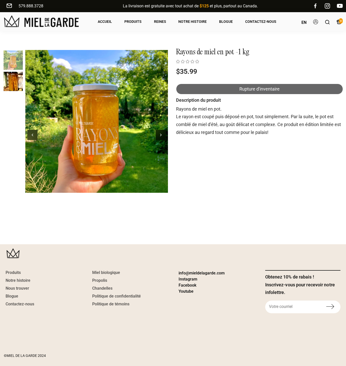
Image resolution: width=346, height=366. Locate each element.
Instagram (188, 279)
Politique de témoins (110, 304)
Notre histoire (18, 280)
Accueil (105, 22)
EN (303, 22)
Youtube (186, 291)
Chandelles (102, 288)
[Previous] (32, 135)
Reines (160, 22)
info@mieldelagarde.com (202, 273)
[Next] (161, 135)
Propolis (99, 280)
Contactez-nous (260, 22)
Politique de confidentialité (116, 296)
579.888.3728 (30, 6)
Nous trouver (17, 288)
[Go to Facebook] (315, 6)
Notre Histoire (192, 22)
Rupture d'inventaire (259, 89)
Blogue (226, 22)
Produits (133, 22)
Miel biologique (106, 272)
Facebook (187, 285)
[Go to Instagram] (327, 6)
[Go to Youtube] (340, 6)
